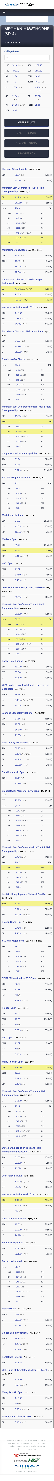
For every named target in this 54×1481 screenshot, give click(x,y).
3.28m (18, 1000)
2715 (17, 1106)
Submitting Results (24, 1443)
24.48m (18, 1297)
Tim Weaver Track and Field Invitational (23, 331)
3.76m (18, 1181)
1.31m (18, 629)
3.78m (18, 1131)
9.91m (18, 556)
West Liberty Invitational (15, 742)
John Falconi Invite (12, 1175)
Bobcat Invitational (12, 1261)
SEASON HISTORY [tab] (26, 143)
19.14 (17, 778)
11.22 (18, 488)
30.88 (18, 1126)
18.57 (18, 1111)
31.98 (17, 521)
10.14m (18, 759)
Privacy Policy (12, 1440)
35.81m (18, 729)
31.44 (18, 826)
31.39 (18, 1287)
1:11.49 (18, 1362)
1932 (17, 946)
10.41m (18, 634)
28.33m (18, 1320)
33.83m (18, 597)
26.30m (15, 105)
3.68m (18, 830)
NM (16, 1211)
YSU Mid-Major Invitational (16, 477)
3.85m (18, 644)
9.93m (18, 857)
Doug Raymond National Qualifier (19, 453)
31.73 (18, 385)
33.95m (18, 765)
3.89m (18, 754)
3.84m (18, 909)
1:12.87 (18, 1398)
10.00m (18, 436)
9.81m (18, 470)
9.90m (18, 498)
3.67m (18, 1292)
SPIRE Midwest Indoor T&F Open (19, 978)
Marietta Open (9, 539)
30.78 (18, 228)
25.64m (18, 649)
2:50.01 (18, 654)
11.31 (14, 82)
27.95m (18, 800)
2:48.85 (18, 446)
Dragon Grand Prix (11, 922)
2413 (17, 806)
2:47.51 (18, 1141)
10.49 (37, 76)
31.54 (17, 718)
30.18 (14, 65)
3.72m (18, 390)
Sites (13, 1443)
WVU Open (7, 563)
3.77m (18, 441)
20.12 (18, 811)
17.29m (18, 783)
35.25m (18, 203)
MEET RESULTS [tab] (27, 122)
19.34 (17, 1338)
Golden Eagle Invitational (15, 1332)
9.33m (18, 1084)
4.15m (38, 87)
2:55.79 (18, 971)
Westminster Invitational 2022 (18, 307)
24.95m (18, 395)
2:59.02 (18, 840)
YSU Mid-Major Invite (13, 940)
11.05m (18, 416)
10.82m (18, 223)
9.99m (18, 961)
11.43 (17, 464)
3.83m (18, 882)
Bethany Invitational (12, 1242)
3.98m (18, 700)
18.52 (18, 370)
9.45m (18, 580)
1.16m (18, 816)
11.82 (17, 1043)
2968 (17, 208)
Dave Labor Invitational (14, 1218)
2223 (37, 105)
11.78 (17, 989)
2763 (17, 365)
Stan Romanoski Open (13, 772)
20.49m (18, 1136)
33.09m (18, 180)
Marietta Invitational (12, 515)
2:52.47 (18, 1301)
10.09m (18, 532)
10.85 (17, 1019)
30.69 (17, 255)
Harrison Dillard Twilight (14, 169)
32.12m (18, 1254)
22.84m (18, 272)
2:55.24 (18, 508)
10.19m (18, 346)
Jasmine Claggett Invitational (17, 712)
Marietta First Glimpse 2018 (16, 1416)
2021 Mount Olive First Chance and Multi (23, 587)
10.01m (18, 821)
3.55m (18, 1054)
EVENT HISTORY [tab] (26, 132)
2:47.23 (38, 71)
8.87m (18, 1121)
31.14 (17, 1248)
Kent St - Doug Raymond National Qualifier (24, 894)
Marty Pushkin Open (12, 1061)
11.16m (15, 96)
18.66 (17, 1224)
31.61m (18, 1349)
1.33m (15, 87)
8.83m (18, 1409)
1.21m (18, 872)
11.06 (14, 76)
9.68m (18, 877)
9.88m (18, 380)
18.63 (17, 694)
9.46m (18, 933)
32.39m (18, 1230)
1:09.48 (38, 65)
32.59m (18, 1163)
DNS (17, 1314)
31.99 (17, 545)
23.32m (18, 1168)
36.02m (18, 266)
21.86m (18, 324)
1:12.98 (18, 1379)
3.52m (18, 1078)
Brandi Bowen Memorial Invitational (21, 791)
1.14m (18, 956)
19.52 (18, 1272)
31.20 (17, 341)
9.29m (18, 1030)
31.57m (18, 1101)
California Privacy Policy (29, 1440)
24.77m (18, 1235)
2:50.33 (18, 887)
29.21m (18, 1187)
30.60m (18, 614)
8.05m (18, 1422)
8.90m (18, 1282)
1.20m (18, 526)
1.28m (18, 375)
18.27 (37, 82)
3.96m (18, 928)
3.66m (18, 574)
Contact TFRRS (40, 1443)
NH (16, 995)
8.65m (18, 1385)
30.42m (18, 1205)
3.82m (18, 966)
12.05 (17, 1073)
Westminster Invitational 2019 (18, 1194)
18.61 (17, 261)
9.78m (18, 294)
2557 (17, 1267)
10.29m (18, 666)
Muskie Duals (9, 1308)
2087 (17, 862)
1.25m (18, 1116)
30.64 (17, 175)
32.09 (17, 984)
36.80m (18, 352)
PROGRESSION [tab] (26, 153)
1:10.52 (18, 313)
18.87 (17, 724)
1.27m (18, 218)
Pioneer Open (9, 1007)
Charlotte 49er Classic (13, 359)
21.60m (18, 835)
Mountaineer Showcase (14, 249)
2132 (17, 483)
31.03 (17, 1157)
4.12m (18, 233)
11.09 (18, 427)
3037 (14, 110)
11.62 (17, 569)
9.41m (18, 318)
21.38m (18, 735)
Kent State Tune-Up (12, 1357)
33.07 (17, 1013)
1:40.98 (15, 71)
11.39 (18, 951)
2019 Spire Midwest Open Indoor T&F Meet (24, 1370)
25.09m (18, 1325)
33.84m (18, 672)
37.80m (38, 96)
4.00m (18, 503)
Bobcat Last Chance (12, 661)
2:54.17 (18, 399)
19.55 (18, 213)
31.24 (17, 459)
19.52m (18, 677)
